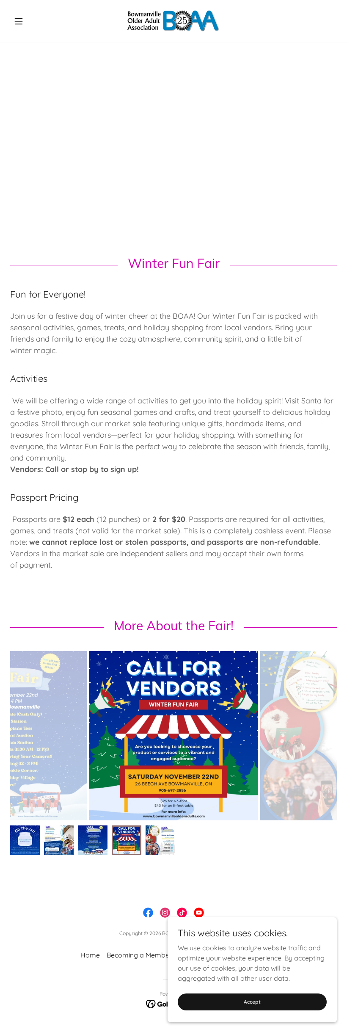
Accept (252, 1002)
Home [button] (90, 955)
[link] (173, 21)
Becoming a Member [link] (139, 955)
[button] (34, 21)
